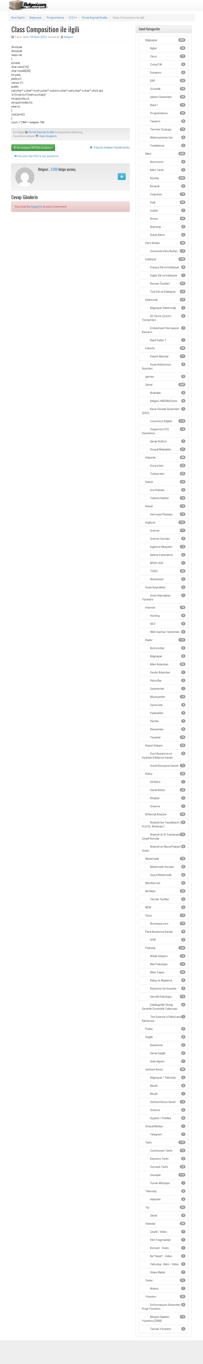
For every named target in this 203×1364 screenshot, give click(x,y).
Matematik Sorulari (166, 866)
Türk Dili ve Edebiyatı (166, 291)
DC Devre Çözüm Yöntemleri (163, 318)
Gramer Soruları (166, 538)
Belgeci (68, 37)
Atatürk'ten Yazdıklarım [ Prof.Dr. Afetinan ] (163, 824)
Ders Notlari (164, 243)
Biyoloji (166, 178)
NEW (164, 907)
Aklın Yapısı (166, 972)
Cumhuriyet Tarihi (166, 1150)
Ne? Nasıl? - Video (166, 1256)
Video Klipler (166, 1272)
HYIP (166, 939)
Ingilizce (164, 522)
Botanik (166, 186)
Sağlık (164, 1037)
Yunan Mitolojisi (166, 1183)
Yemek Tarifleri (166, 899)
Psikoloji (164, 948)
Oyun (164, 915)
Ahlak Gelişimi (166, 956)
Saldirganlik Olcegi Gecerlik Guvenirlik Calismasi (163, 1006)
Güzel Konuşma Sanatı (166, 765)
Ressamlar (166, 729)
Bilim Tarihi (166, 170)
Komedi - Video (166, 1248)
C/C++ (73, 17)
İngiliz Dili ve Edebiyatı (166, 275)
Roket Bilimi (166, 235)
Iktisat (164, 506)
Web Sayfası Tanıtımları (166, 632)
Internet (164, 607)
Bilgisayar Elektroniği (166, 308)
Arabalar (166, 392)
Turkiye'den (166, 473)
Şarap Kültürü (166, 441)
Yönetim (164, 1296)
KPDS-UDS (166, 563)
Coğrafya (166, 194)
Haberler (164, 457)
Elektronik (164, 299)
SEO (166, 623)
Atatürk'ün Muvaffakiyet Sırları (163, 848)
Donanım (166, 72)
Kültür (164, 773)
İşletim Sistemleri (166, 97)
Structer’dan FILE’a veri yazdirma (38, 156)
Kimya (166, 218)
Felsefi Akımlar (166, 356)
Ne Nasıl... (164, 891)
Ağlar (166, 48)
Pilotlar (166, 721)
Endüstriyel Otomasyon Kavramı (163, 330)
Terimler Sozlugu (166, 129)
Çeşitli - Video (166, 1231)
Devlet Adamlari (166, 672)
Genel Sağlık (166, 1053)
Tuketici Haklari (166, 498)
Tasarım (166, 121)
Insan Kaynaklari (164, 587)
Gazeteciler (166, 688)
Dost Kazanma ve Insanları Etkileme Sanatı (163, 755)
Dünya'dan (166, 465)
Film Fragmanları (166, 1239)
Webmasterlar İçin (166, 137)
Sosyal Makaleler (166, 449)
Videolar (164, 1223)
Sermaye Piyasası (166, 514)
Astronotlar (166, 648)
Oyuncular (166, 705)
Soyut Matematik (166, 875)
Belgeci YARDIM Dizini (166, 401)
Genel (164, 384)
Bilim (164, 153)
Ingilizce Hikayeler (166, 546)
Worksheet (166, 579)
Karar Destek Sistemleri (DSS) (163, 411)
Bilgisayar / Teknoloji (166, 1077)
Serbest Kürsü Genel (166, 1102)
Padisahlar (166, 713)
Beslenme (166, 1045)
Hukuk (164, 481)
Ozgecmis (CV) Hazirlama (163, 431)
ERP (166, 80)
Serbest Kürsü (164, 1069)
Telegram (166, 1134)
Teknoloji (164, 1191)
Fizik (166, 202)
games (164, 376)
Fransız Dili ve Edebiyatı (166, 267)
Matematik (164, 858)
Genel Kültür (166, 790)
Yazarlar (166, 737)
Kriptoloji (166, 226)
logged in (36, 206)
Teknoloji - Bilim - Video (166, 1264)
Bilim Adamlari (166, 664)
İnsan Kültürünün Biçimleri (163, 366)
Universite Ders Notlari (166, 251)
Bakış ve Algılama (166, 980)
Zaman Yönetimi (166, 1329)
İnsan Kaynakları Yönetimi (163, 597)
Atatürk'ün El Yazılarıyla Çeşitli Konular (163, 836)
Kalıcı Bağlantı (48, 136)
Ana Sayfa (18, 17)
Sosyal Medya (164, 1126)
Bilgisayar (36, 17)
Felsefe (164, 348)
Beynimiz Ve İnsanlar (166, 988)
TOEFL (166, 571)
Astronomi (166, 161)
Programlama (55, 17)
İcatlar (166, 210)
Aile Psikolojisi (166, 964)
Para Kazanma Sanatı (164, 931)
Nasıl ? (166, 105)
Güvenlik (166, 88)
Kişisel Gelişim (164, 745)
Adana (166, 1288)
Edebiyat (164, 259)
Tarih (164, 1142)
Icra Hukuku (166, 490)
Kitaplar (166, 798)
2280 (54, 169)
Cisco (166, 56)
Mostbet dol (164, 883)
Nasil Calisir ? (166, 340)
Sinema (166, 806)
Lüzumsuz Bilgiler (166, 421)
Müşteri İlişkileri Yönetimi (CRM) (163, 1318)
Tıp (164, 1207)
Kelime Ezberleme (166, 555)
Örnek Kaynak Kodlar (95, 17)
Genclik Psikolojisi (166, 996)
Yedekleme (166, 145)
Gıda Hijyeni (166, 1061)
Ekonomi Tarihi (166, 1158)
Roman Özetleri (166, 283)
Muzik (166, 1093)
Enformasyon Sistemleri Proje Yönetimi (163, 1306)
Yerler (164, 1280)
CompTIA (166, 64)
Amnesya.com (166, 923)
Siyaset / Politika (166, 1118)
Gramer (166, 530)
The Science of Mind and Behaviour (163, 1018)
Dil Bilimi (166, 782)
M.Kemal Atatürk (164, 814)
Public (164, 1029)
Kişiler (164, 640)
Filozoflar (166, 680)
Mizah (166, 1085)
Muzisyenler (166, 696)
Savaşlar (166, 1175)
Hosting (166, 615)
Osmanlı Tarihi (166, 1166)
